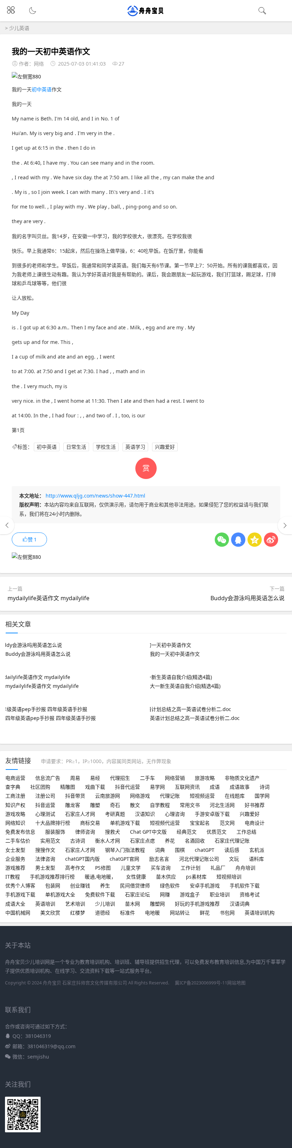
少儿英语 (19, 28)
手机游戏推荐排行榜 (52, 876)
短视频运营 (202, 795)
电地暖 (152, 912)
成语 (215, 786)
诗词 (265, 786)
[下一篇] (285, 525)
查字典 (12, 786)
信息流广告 (47, 777)
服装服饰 (55, 831)
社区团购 (40, 786)
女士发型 (15, 849)
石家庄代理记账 (232, 840)
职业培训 (220, 894)
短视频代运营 (165, 822)
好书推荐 (255, 805)
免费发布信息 (20, 831)
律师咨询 (85, 831)
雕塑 (95, 805)
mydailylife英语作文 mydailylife (48, 598)
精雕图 (67, 786)
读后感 (231, 849)
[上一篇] (7, 525)
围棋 (180, 849)
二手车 (147, 777)
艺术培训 (75, 903)
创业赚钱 (80, 885)
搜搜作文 (45, 849)
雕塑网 (157, 903)
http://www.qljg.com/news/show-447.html (95, 495)
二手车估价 (17, 840)
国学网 (262, 795)
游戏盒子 (190, 894)
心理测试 (45, 813)
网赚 (165, 894)
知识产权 (15, 805)
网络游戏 (140, 795)
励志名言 (159, 858)
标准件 (127, 912)
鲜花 (205, 912)
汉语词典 (240, 903)
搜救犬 (112, 831)
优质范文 (216, 831)
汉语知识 (145, 813)
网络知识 (15, 822)
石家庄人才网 (80, 813)
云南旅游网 (107, 795)
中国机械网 (17, 912)
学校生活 (106, 446)
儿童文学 (131, 867)
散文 (135, 805)
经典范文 (187, 831)
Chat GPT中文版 (148, 831)
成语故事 (240, 786)
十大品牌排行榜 (52, 822)
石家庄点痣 (142, 840)
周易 (75, 777)
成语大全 (15, 903)
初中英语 (42, 89)
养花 (170, 840)
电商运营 (15, 777)
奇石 (115, 805)
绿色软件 (170, 885)
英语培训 (45, 903)
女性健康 (136, 876)
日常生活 (76, 446)
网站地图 (236, 983)
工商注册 (15, 795)
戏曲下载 (95, 786)
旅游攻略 (205, 777)
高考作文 (75, 867)
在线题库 (235, 795)
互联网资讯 (187, 786)
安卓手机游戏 (205, 885)
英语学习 (135, 446)
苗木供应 (166, 876)
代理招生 (120, 777)
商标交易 (90, 822)
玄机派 (256, 849)
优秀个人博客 (20, 885)
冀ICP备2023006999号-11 (201, 983)
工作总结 (246, 831)
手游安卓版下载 (212, 813)
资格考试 (250, 894)
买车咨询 (161, 867)
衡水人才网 (107, 840)
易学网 (157, 786)
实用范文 (50, 840)
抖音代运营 (127, 786)
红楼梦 (77, 912)
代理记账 (170, 795)
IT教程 (12, 876)
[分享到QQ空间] (254, 539)
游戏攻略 (15, 813)
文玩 (234, 858)
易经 (95, 777)
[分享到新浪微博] (271, 539)
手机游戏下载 (20, 894)
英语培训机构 (260, 912)
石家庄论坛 (137, 894)
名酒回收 (195, 840)
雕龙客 (72, 805)
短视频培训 (229, 876)
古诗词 (77, 840)
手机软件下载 (245, 885)
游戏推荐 (15, 867)
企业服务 (15, 858)
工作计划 (190, 867)
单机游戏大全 (60, 894)
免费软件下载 (100, 894)
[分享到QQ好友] (238, 539)
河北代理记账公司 (199, 858)
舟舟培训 (245, 867)
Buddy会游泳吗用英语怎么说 (247, 598)
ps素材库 (196, 876)
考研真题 (115, 813)
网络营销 (175, 777)
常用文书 (190, 805)
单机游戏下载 (125, 822)
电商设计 (255, 822)
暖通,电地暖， (100, 876)
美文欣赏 (50, 912)
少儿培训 (105, 903)
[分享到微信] (222, 539)
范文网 (227, 822)
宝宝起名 (200, 822)
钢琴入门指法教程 (125, 849)
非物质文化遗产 (242, 777)
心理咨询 (175, 813)
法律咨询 (45, 858)
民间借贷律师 (135, 885)
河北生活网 (222, 805)
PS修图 (103, 867)
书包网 (227, 912)
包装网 (52, 885)
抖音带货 (75, 795)
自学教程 (160, 805)
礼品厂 (217, 867)
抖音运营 (45, 805)
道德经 (102, 912)
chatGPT (204, 849)
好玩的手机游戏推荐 (197, 903)
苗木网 (132, 903)
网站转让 (180, 912)
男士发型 (45, 867)
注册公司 (45, 795)
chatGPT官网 (124, 858)
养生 (105, 885)
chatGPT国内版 (82, 858)
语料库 (256, 858)
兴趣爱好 (165, 446)
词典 (160, 849)
